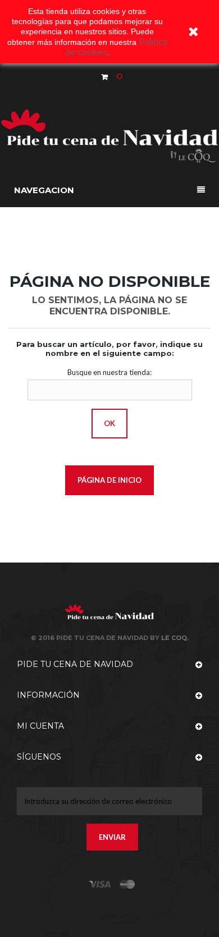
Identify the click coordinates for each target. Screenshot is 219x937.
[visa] (99, 884)
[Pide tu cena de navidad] (109, 134)
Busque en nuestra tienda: (109, 372)
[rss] (127, 884)
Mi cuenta (40, 726)
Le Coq (174, 638)
